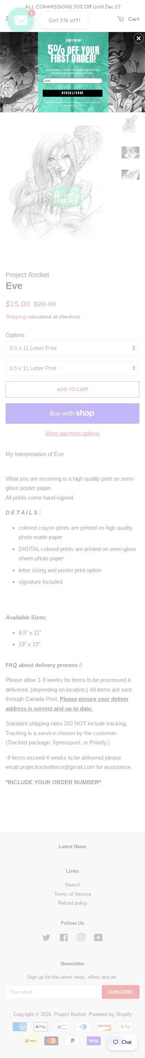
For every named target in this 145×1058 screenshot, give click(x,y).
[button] (138, 38)
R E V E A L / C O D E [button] (72, 93)
